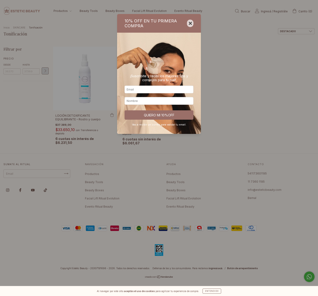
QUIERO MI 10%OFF (159, 115)
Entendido (212, 291)
